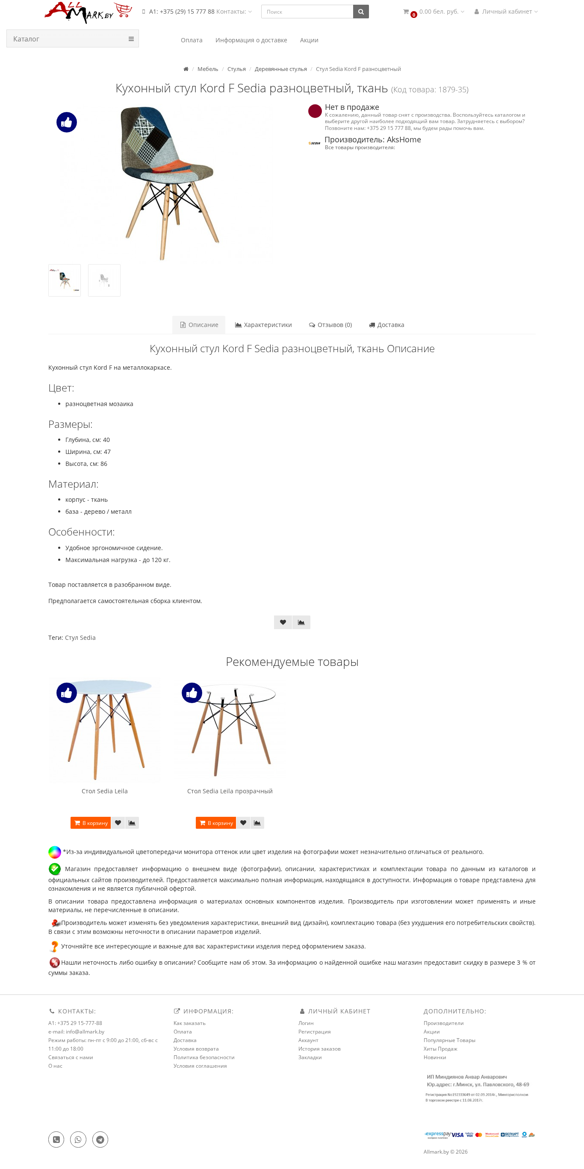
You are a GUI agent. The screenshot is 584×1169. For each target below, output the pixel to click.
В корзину (94, 823)
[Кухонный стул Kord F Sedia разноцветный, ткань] (167, 184)
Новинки (435, 1057)
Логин (306, 1023)
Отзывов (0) (334, 325)
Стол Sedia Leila (105, 791)
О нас (55, 1065)
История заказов (319, 1048)
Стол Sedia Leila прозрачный (230, 791)
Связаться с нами (70, 1057)
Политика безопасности (204, 1057)
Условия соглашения (200, 1065)
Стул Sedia (80, 637)
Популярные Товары (449, 1040)
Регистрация (314, 1031)
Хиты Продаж (440, 1048)
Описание (202, 325)
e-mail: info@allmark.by (76, 1031)
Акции (432, 1031)
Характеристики (267, 325)
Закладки (310, 1057)
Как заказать (190, 1023)
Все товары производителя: (360, 147)
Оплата (183, 1031)
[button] (433, 12)
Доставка (390, 325)
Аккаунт (308, 1040)
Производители (444, 1023)
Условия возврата (196, 1048)
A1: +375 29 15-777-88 (75, 1023)
